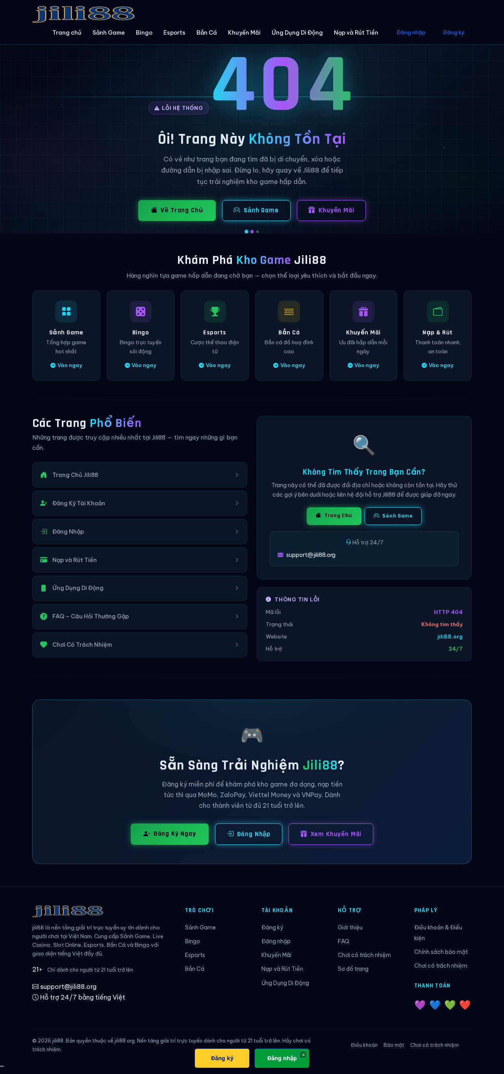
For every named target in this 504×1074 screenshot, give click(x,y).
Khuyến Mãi (244, 32)
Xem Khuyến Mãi (336, 834)
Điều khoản (364, 1045)
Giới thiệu (350, 927)
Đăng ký (454, 32)
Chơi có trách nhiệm (364, 955)
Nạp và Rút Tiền (356, 32)
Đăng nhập (411, 32)
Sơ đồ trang (353, 968)
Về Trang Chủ (182, 210)
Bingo (144, 32)
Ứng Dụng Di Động (297, 32)
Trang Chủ (337, 515)
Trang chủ (67, 32)
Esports (174, 32)
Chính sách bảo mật (441, 951)
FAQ (343, 941)
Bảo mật (394, 1045)
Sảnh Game (109, 32)
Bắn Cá (206, 32)
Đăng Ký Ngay (175, 833)
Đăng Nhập (254, 834)
